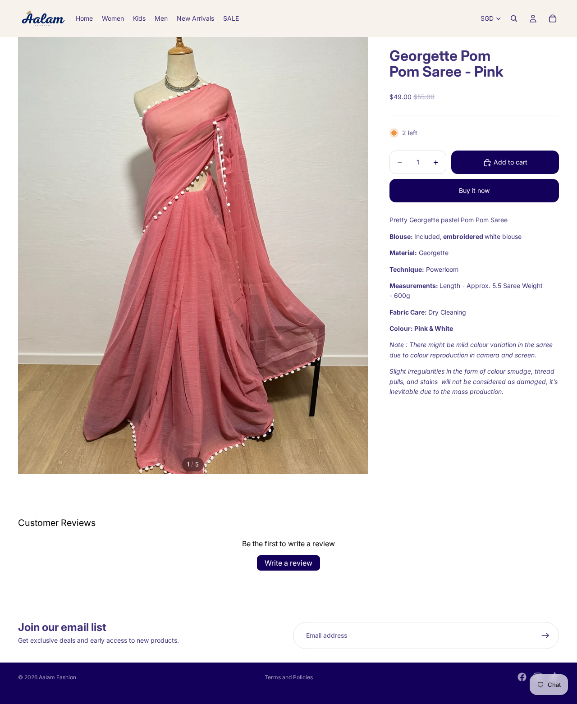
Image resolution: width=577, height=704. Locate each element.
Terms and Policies (289, 677)
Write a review (288, 562)
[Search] (514, 18)
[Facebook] (522, 677)
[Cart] (553, 18)
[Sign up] (545, 635)
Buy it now (474, 191)
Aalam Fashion (57, 677)
